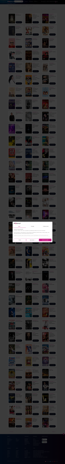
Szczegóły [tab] (32, 226)
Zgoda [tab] (19, 226)
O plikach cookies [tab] (46, 226)
